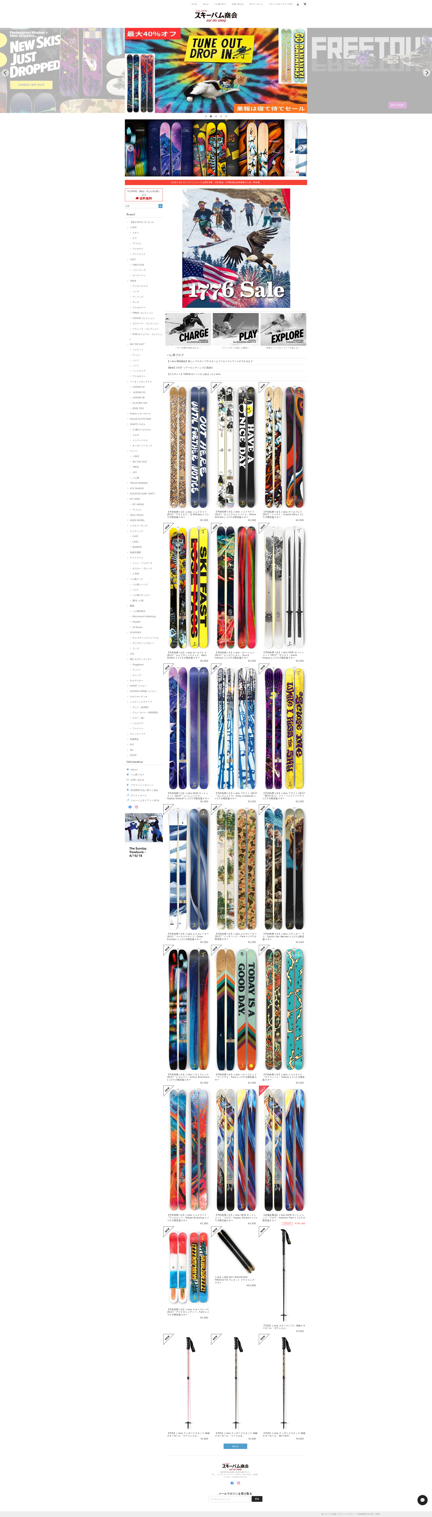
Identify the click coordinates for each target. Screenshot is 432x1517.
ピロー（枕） (139, 717)
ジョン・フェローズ (142, 563)
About (206, 4)
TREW (133, 280)
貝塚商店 (134, 739)
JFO (134, 472)
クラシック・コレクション (145, 328)
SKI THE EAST (137, 344)
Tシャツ (136, 355)
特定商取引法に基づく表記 (144, 790)
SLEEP (133, 755)
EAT (132, 744)
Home (194, 4)
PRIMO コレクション (142, 312)
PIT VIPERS (138, 504)
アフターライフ (140, 286)
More (235, 1446)
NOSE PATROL (137, 520)
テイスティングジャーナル (145, 637)
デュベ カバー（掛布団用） (145, 712)
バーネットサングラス (141, 381)
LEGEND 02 (138, 386)
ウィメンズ (137, 296)
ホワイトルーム (256, 4)
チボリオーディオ (138, 696)
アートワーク (139, 254)
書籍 (132, 605)
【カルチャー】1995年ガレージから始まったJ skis (194, 374)
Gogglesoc (138, 664)
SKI (131, 750)
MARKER (137, 547)
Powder (136, 621)
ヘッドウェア (139, 370)
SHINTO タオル (137, 424)
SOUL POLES (136, 515)
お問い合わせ (238, 4)
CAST (133, 259)
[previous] (5, 72)
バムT (135, 589)
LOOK (135, 541)
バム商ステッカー (141, 595)
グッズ (135, 648)
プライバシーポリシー (142, 785)
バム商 (135, 477)
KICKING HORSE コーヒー (143, 691)
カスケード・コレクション (145, 323)
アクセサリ (137, 248)
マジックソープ (137, 733)
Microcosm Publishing (143, 616)
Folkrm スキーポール (140, 413)
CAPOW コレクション (143, 318)
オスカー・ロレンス (142, 568)
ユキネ (135, 435)
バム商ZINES (138, 611)
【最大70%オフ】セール (142, 222)
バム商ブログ (220, 4)
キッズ (135, 302)
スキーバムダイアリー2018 (280, 4)
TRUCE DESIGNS (138, 483)
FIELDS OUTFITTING (140, 419)
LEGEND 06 (138, 397)
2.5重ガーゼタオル (141, 429)
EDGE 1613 (138, 408)
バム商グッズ (136, 579)
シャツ (135, 360)
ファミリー (137, 728)
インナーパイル (140, 440)
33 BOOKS (135, 632)
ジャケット (137, 349)
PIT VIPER (135, 499)
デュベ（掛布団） (141, 707)
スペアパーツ (139, 275)
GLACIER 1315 (139, 403)
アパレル (136, 243)
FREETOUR (138, 264)
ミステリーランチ (138, 525)
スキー (135, 232)
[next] (426, 72)
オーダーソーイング (142, 445)
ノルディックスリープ (141, 701)
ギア (134, 238)
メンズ (135, 291)
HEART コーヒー (138, 685)
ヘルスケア (137, 723)
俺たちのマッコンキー (141, 659)
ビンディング (136, 531)
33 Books (137, 627)
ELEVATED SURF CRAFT (142, 493)
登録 (257, 1498)
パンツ (135, 365)
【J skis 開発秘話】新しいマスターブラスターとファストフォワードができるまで (210, 361)
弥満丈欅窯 (135, 552)
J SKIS (133, 227)
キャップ (136, 675)
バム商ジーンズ (140, 584)
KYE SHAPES (137, 488)
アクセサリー (139, 307)
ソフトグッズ (139, 270)
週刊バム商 (137, 600)
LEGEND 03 (138, 392)
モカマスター (136, 680)
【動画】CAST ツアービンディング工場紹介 (190, 367)
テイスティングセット (143, 643)
